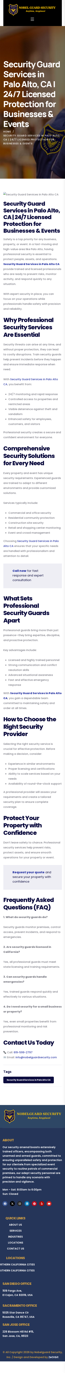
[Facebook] (5, 1203)
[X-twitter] (12, 1203)
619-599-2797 (23, 1052)
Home (7, 131)
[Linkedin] (27, 1203)
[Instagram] (19, 1203)
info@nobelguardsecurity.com (36, 1057)
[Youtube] (49, 1203)
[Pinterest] (34, 1203)
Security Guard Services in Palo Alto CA (28, 1079)
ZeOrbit (53, 1357)
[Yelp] (41, 1203)
